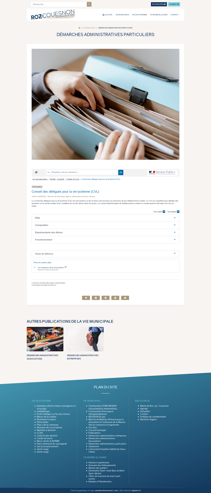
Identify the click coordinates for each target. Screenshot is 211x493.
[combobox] (59, 4)
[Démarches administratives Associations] (45, 339)
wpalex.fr (136, 490)
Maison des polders (98, 468)
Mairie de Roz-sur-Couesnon (154, 405)
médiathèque (43, 411)
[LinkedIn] (106, 298)
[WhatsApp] (115, 298)
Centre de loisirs (45, 438)
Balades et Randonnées (100, 481)
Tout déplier (172, 212)
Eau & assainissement (47, 446)
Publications (94, 433)
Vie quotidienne (139, 15)
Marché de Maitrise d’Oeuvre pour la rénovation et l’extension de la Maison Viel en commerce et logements (107, 422)
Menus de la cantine (46, 416)
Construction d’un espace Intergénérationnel (101, 412)
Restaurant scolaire (46, 419)
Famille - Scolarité (57, 179)
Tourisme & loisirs (159, 15)
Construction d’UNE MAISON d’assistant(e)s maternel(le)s (103, 407)
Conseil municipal (97, 430)
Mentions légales (148, 419)
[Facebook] (86, 298)
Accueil (109, 15)
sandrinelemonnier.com (106, 490)
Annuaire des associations (49, 427)
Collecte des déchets (47, 435)
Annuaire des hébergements (102, 465)
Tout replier (158, 212)
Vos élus (93, 427)
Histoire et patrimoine (99, 462)
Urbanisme (94, 446)
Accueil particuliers (40, 179)
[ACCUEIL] (79, 28)
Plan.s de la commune (47, 424)
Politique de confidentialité (153, 416)
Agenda (144, 408)
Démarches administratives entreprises (108, 435)
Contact (175, 15)
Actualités (145, 411)
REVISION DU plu (97, 416)
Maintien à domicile (46, 430)
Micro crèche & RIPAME (48, 441)
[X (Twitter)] (96, 298)
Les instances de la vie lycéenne (51, 267)
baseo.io (53, 285)
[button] (105, 218)
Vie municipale (122, 15)
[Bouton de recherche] (89, 4)
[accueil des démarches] (36, 172)
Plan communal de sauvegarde (52, 443)
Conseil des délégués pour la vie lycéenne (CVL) (100, 179)
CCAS (40, 433)
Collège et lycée (73, 179)
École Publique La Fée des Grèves (53, 414)
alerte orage (43, 449)
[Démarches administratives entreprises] (85, 339)
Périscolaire (42, 422)
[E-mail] (125, 298)
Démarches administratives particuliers (107, 443)
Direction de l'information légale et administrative (49, 283)
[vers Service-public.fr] (162, 173)
